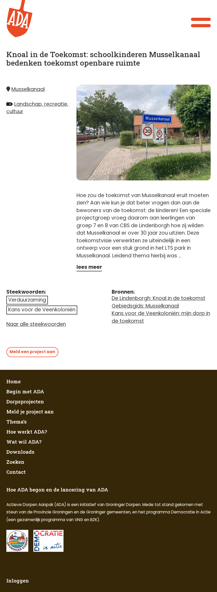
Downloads (20, 451)
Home (13, 381)
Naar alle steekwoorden (36, 324)
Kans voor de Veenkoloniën (41, 309)
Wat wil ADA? (24, 441)
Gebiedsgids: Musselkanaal (145, 305)
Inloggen (17, 580)
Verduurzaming (27, 299)
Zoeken (15, 461)
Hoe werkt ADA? (26, 431)
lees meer (89, 267)
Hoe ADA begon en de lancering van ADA (57, 489)
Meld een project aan (32, 351)
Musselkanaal (28, 89)
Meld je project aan (30, 411)
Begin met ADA (25, 391)
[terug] (22, 19)
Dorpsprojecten (25, 401)
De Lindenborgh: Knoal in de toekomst (158, 298)
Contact (16, 471)
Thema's (16, 421)
